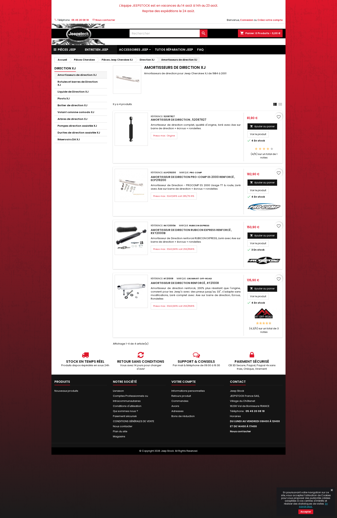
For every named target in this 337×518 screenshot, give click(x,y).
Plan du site (120, 431)
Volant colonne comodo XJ (76, 112)
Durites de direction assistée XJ (79, 132)
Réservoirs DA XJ (69, 139)
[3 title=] (264, 149)
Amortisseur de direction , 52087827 (178, 120)
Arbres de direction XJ (72, 119)
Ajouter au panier (262, 126)
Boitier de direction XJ (72, 105)
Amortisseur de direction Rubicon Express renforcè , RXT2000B (191, 231)
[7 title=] (266, 323)
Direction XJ (65, 68)
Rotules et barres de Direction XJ (78, 83)
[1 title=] (256, 149)
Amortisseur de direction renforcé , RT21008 (185, 283)
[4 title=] (268, 149)
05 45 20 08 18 (80, 20)
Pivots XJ (64, 98)
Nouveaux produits (66, 391)
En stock (259, 140)
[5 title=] (271, 149)
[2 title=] (260, 149)
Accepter (306, 511)
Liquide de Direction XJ (73, 92)
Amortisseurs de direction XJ (77, 75)
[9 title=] (269, 323)
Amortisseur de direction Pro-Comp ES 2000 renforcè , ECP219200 (193, 178)
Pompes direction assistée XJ (77, 126)
